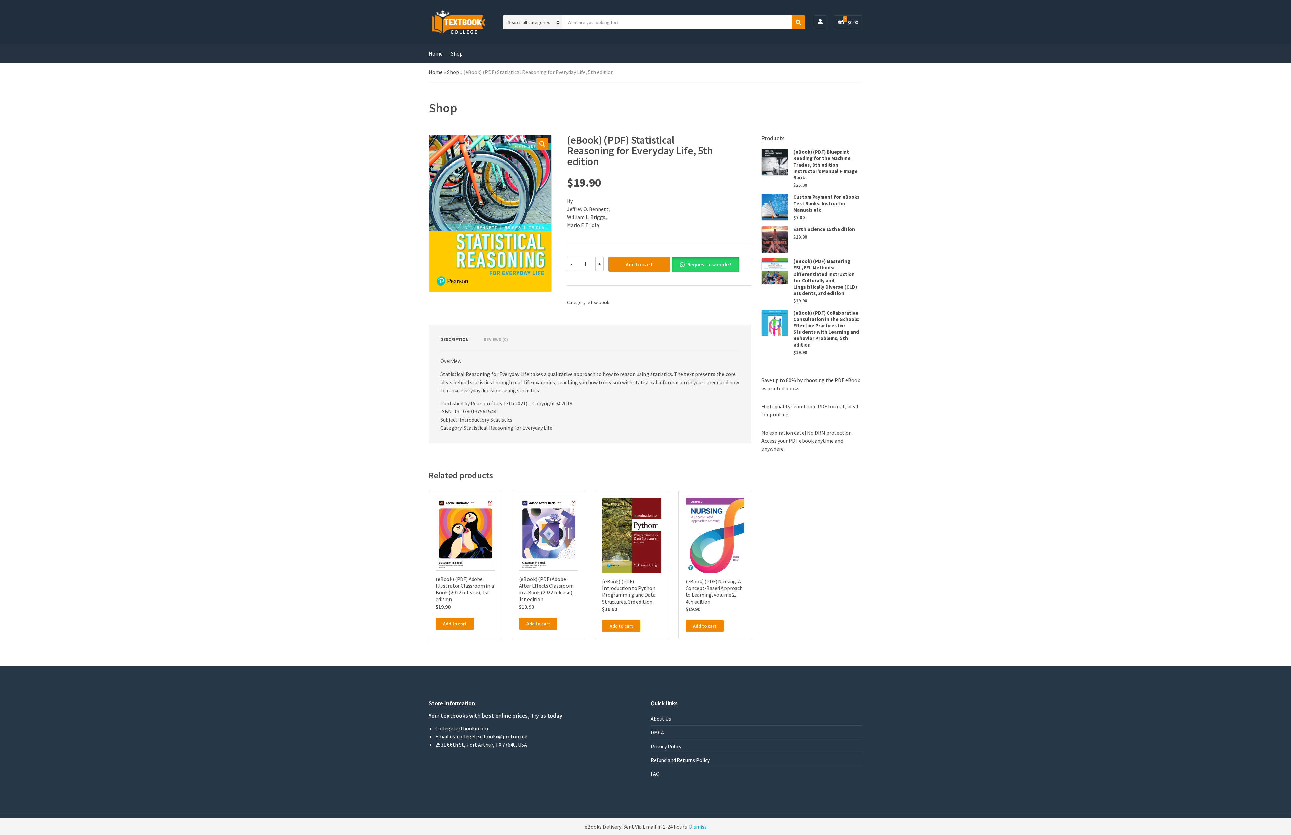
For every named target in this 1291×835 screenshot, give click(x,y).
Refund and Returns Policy (680, 760)
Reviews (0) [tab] (496, 339)
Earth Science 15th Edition (824, 229)
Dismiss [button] (698, 826)
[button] (542, 144)
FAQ (655, 773)
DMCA (657, 732)
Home (436, 53)
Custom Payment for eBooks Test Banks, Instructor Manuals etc (826, 203)
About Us (661, 718)
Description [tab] (454, 339)
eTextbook (598, 302)
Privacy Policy (666, 746)
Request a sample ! (709, 264)
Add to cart (639, 264)
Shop (457, 53)
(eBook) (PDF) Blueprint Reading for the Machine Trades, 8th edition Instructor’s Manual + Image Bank (825, 165)
